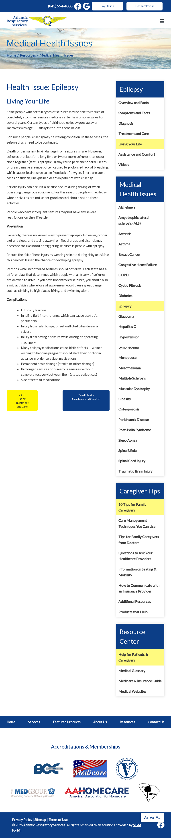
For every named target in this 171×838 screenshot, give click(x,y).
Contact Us (156, 722)
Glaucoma (126, 316)
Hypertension (128, 337)
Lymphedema (128, 347)
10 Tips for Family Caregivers (132, 507)
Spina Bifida (127, 450)
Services (34, 722)
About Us (100, 722)
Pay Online (107, 6)
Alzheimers (127, 207)
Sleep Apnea (127, 440)
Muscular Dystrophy (134, 388)
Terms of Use (58, 820)
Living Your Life (130, 144)
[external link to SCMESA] (149, 792)
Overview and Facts (133, 102)
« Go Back (22, 400)
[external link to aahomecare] (97, 792)
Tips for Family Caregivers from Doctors (138, 539)
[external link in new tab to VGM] (127, 768)
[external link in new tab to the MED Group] (33, 792)
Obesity (124, 399)
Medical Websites (132, 691)
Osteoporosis (128, 409)
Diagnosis (126, 123)
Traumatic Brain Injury (135, 471)
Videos (123, 164)
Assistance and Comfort (136, 154)
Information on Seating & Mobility (137, 572)
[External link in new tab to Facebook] (77, 6)
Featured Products (67, 722)
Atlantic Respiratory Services (44, 825)
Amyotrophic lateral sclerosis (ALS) (133, 220)
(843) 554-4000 (60, 6)
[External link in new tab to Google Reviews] (86, 6)
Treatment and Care (133, 133)
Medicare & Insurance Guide (140, 681)
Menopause (127, 357)
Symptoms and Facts (134, 113)
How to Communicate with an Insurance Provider (138, 588)
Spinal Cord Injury (131, 461)
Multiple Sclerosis (132, 378)
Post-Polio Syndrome (134, 430)
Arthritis (124, 233)
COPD (123, 275)
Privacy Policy (22, 820)
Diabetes (125, 295)
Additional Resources (134, 601)
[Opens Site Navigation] (162, 21)
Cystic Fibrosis (129, 285)
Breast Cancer (129, 254)
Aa (146, 817)
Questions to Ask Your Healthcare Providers (135, 556)
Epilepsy (124, 306)
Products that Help (133, 612)
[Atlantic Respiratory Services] (37, 21)
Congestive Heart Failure (137, 264)
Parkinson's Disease (133, 419)
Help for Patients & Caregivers (133, 657)
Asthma (124, 244)
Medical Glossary (131, 670)
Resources (28, 55)
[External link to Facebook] (160, 825)
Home (11, 55)
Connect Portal (144, 6)
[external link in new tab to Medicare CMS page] (90, 768)
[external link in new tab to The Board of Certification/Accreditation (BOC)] (49, 768)
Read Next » (86, 397)
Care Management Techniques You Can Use (136, 523)
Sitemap (40, 820)
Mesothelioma (129, 368)
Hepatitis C (127, 326)
